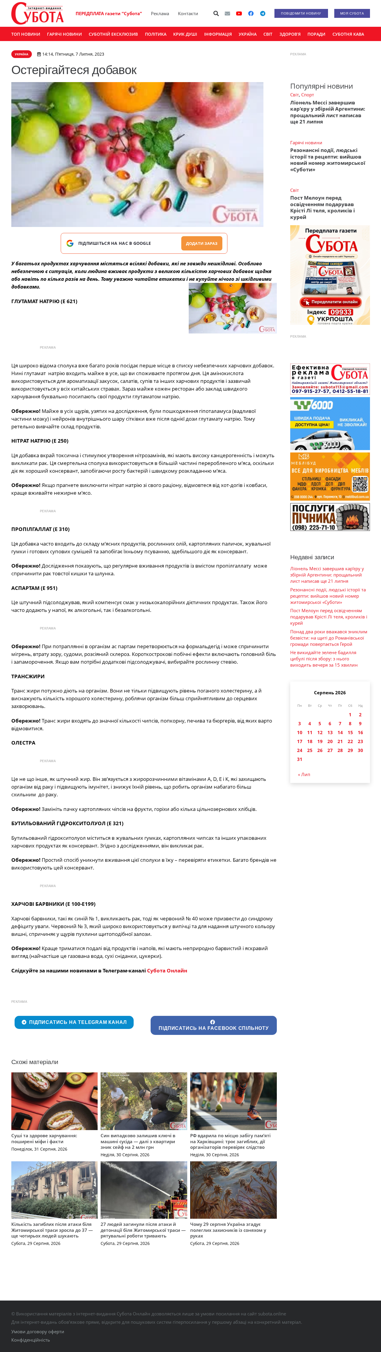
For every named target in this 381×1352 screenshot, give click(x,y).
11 (310, 732)
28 (340, 750)
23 (360, 741)
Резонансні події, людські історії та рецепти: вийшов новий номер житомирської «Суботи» (327, 160)
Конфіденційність (30, 1340)
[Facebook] (251, 13)
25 (310, 750)
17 (299, 741)
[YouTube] (239, 13)
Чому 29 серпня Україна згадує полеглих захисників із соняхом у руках (228, 1230)
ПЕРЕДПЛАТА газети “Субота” (109, 13)
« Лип (304, 774)
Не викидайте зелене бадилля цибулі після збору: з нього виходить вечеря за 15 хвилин (324, 658)
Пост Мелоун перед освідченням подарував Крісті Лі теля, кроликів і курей (322, 207)
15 (350, 732)
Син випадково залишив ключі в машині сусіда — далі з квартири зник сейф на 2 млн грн (138, 1141)
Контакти (188, 13)
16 (360, 732)
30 (360, 750)
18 (310, 741)
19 (320, 741)
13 (330, 732)
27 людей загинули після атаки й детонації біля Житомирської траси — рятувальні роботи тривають (143, 1230)
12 (320, 732)
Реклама (160, 13)
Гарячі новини (306, 142)
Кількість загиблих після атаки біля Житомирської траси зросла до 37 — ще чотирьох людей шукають (52, 1230)
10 (299, 732)
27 (330, 750)
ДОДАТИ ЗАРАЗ (202, 243)
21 (340, 741)
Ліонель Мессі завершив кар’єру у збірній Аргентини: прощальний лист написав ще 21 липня (327, 112)
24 (299, 750)
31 (299, 759)
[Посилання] (37, 13)
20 (330, 741)
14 (340, 732)
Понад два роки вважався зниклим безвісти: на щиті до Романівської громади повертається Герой (328, 638)
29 (350, 750)
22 (350, 741)
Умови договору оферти (37, 1331)
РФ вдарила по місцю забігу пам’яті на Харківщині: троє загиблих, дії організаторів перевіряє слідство (230, 1141)
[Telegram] (262, 13)
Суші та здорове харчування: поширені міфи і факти (44, 1138)
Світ (294, 95)
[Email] (227, 13)
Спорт (307, 95)
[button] (216, 13)
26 (320, 750)
